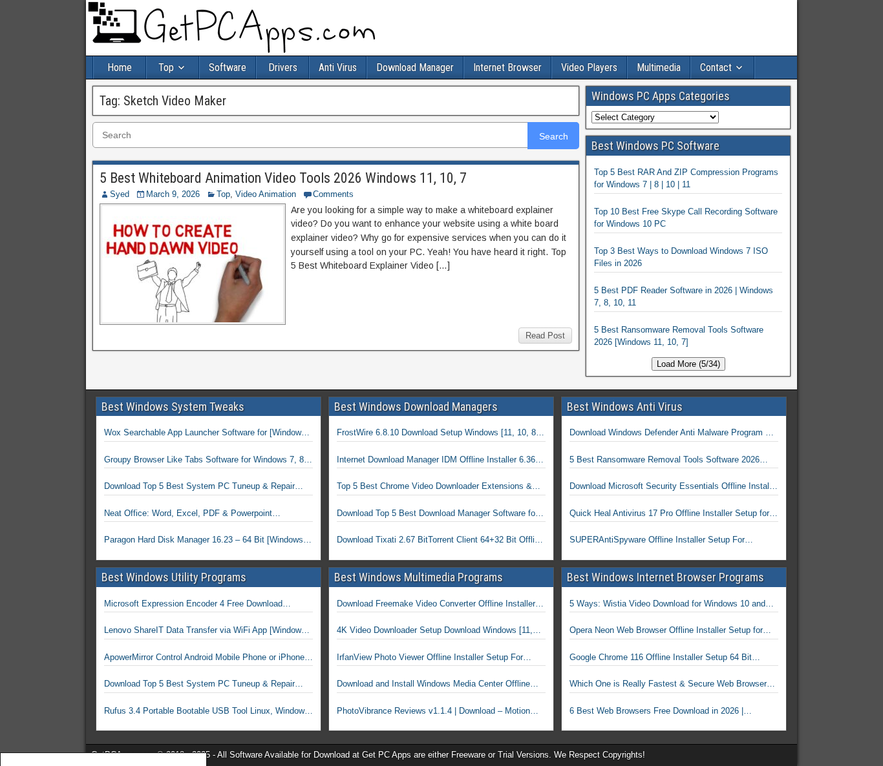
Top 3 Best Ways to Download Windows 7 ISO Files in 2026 (681, 257)
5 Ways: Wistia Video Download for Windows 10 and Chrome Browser (667, 604)
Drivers (282, 67)
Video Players (589, 67)
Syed (119, 194)
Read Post (545, 335)
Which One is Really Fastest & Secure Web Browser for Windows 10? (668, 684)
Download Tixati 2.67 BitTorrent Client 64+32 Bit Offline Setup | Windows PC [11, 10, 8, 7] (440, 540)
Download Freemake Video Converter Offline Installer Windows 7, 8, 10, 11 (436, 604)
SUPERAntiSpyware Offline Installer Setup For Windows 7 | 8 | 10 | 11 (657, 540)
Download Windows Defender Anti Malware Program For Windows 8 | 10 (673, 433)
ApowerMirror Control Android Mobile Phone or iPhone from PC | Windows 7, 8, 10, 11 (204, 658)
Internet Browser (507, 67)
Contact (716, 67)
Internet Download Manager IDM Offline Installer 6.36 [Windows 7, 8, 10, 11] (436, 460)
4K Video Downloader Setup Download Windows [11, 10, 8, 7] (435, 631)
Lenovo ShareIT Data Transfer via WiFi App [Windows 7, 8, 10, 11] (205, 631)
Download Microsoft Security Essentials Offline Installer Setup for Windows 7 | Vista (673, 487)
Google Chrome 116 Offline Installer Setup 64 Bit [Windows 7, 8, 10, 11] (660, 658)
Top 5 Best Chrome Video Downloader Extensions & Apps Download (434, 487)
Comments (333, 194)
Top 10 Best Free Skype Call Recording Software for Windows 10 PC (686, 218)
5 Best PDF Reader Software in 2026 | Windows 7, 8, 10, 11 (683, 296)
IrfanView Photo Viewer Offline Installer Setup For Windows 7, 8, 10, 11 (430, 658)
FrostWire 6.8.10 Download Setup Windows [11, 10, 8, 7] (437, 433)
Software (227, 67)
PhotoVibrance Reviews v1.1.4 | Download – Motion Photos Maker (433, 712)
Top (166, 67)
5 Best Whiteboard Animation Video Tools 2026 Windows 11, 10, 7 (283, 178)
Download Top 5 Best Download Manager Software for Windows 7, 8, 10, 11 (437, 514)
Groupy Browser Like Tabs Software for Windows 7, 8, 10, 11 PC (205, 460)
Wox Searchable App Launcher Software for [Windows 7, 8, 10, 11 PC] (205, 433)
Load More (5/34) (688, 364)
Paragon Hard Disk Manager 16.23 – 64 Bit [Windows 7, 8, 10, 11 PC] (208, 540)
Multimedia (659, 67)
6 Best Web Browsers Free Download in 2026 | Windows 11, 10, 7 (656, 712)
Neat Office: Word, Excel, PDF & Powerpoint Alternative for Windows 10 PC (188, 514)
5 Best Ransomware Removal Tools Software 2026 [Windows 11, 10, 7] (678, 336)
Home (119, 67)
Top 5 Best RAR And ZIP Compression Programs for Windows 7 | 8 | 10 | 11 (686, 178)
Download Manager (415, 67)
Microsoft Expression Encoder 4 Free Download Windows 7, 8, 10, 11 (193, 604)
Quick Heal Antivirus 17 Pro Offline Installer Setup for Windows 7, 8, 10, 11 (669, 514)
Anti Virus (338, 67)
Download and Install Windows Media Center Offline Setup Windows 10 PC (433, 684)
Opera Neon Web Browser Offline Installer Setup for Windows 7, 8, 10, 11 (666, 631)
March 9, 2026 (173, 194)
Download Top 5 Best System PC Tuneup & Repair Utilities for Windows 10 (199, 487)
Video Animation (265, 194)
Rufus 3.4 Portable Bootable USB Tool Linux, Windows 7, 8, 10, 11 (206, 712)
